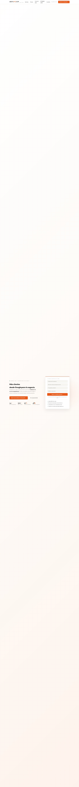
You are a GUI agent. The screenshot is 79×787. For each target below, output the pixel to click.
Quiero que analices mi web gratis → (18, 397)
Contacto (48, 2)
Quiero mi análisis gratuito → (57, 394)
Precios (31, 2)
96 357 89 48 (54, 1)
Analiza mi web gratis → (63, 1)
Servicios (26, 2)
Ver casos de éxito (34, 397)
